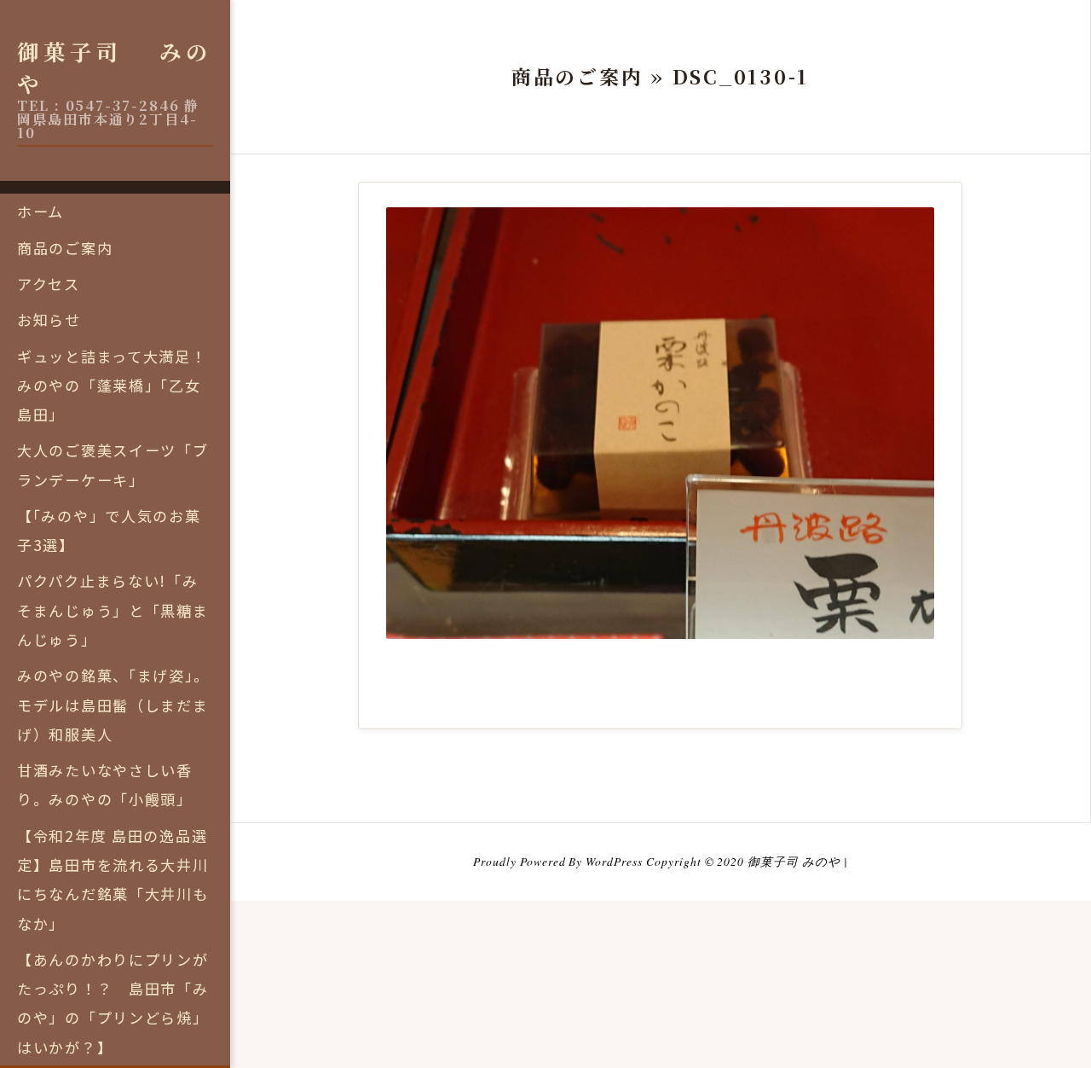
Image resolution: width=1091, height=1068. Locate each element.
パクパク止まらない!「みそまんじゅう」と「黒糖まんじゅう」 (113, 610)
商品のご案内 (65, 247)
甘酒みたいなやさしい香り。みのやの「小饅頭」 (105, 784)
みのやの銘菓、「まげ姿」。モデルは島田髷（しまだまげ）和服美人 (113, 705)
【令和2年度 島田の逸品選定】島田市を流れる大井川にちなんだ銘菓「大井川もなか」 (113, 879)
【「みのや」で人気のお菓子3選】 (109, 530)
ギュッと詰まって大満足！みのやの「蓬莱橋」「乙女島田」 (112, 385)
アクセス (48, 283)
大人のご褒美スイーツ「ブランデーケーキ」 (113, 464)
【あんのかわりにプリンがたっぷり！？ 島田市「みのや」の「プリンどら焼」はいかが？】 (113, 1003)
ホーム (40, 211)
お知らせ (49, 319)
